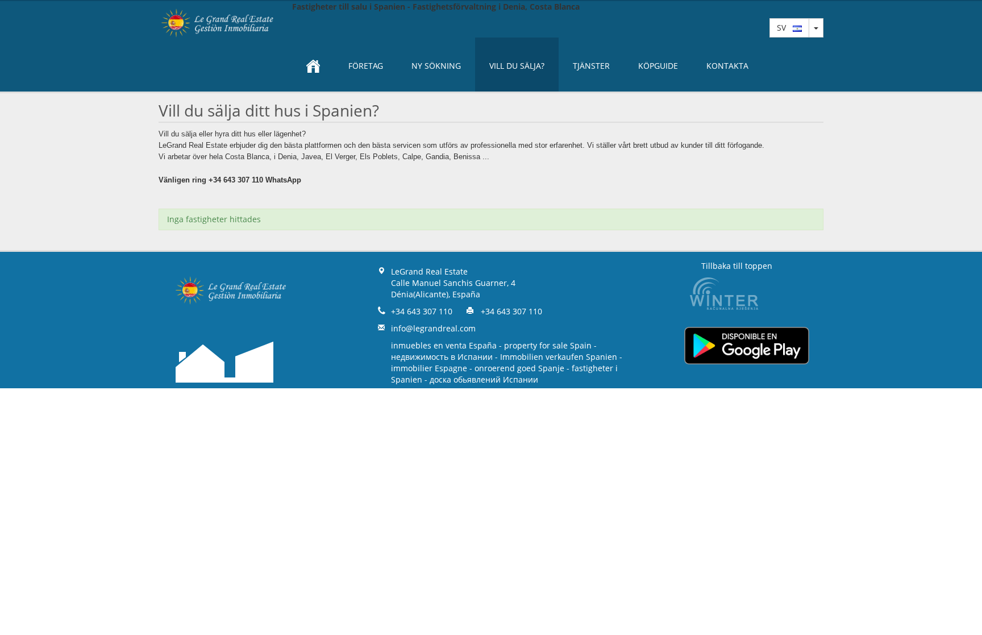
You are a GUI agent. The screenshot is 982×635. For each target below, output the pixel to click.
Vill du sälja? (516, 65)
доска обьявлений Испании (484, 379)
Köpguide (658, 65)
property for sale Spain (548, 345)
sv (785, 27)
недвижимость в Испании (442, 356)
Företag (365, 65)
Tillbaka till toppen (736, 265)
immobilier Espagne (429, 368)
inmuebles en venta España (444, 345)
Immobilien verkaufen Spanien (558, 356)
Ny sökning (436, 65)
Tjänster (591, 65)
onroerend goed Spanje (519, 368)
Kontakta (727, 65)
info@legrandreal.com (433, 328)
